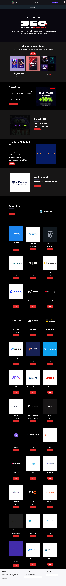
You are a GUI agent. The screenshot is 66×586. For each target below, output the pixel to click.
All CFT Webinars (48, 72)
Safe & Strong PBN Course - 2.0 (33, 72)
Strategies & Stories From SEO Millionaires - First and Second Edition (18, 73)
